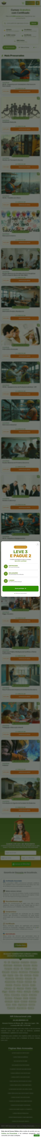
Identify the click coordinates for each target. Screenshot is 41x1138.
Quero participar (19, 588)
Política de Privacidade (9, 1133)
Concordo (37, 1135)
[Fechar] (37, 544)
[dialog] (20, 569)
